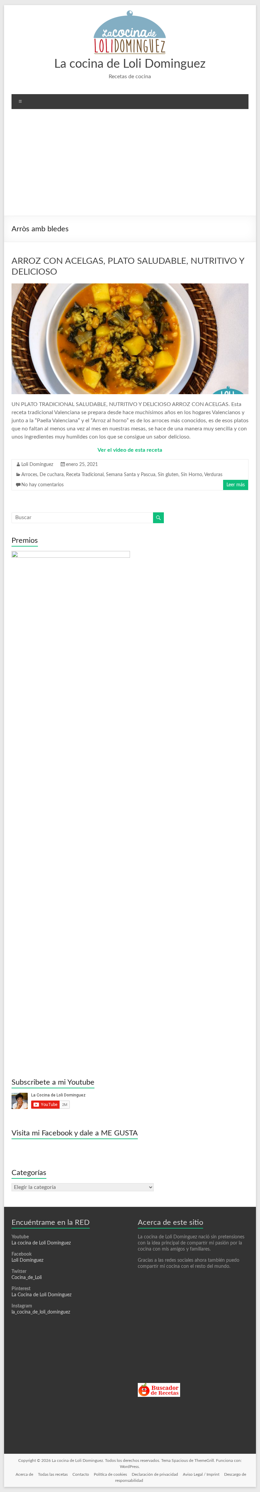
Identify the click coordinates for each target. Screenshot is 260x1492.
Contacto (80, 1474)
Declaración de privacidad (155, 1474)
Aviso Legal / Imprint (201, 1474)
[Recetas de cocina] (159, 1386)
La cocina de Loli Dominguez (129, 64)
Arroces (29, 474)
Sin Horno (191, 474)
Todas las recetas (53, 1474)
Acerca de (24, 1474)
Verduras (213, 474)
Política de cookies (110, 1474)
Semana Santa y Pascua (130, 474)
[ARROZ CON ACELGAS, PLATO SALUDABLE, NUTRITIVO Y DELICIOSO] (130, 287)
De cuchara (52, 474)
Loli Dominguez (37, 464)
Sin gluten (168, 474)
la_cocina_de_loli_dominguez (41, 1312)
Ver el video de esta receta (130, 450)
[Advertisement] (130, 165)
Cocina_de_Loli (27, 1277)
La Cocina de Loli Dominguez (41, 1295)
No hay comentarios (42, 485)
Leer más (235, 485)
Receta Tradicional (85, 474)
